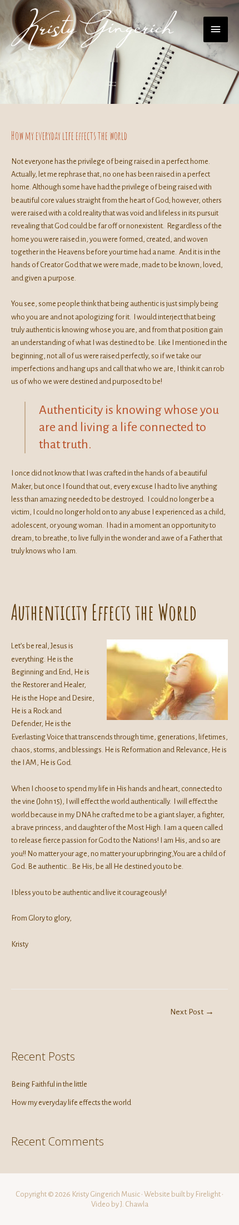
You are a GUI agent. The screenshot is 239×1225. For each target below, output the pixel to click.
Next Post (192, 1012)
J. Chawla (134, 1204)
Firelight (208, 1194)
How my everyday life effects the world (71, 1102)
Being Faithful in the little (49, 1084)
